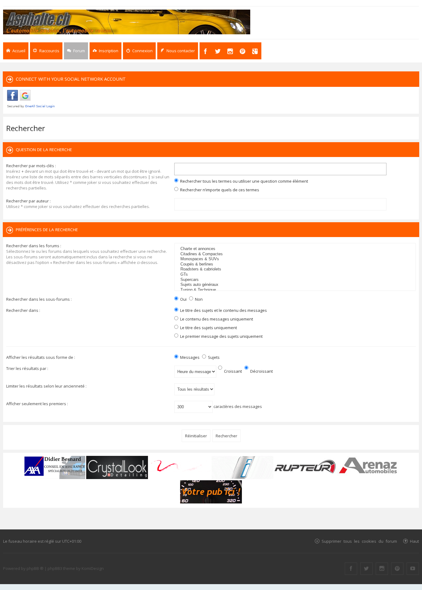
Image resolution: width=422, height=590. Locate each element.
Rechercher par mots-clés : (31, 165)
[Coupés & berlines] (296, 264)
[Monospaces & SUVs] (296, 259)
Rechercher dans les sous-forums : (39, 299)
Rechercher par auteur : (28, 201)
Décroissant (261, 371)
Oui (183, 299)
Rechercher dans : (23, 310)
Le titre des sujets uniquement (208, 327)
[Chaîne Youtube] (413, 568)
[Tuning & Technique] (296, 290)
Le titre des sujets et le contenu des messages (223, 310)
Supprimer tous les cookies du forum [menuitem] (359, 541)
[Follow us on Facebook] (351, 568)
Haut (414, 541)
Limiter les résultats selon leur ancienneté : (46, 386)
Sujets (213, 357)
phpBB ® (35, 568)
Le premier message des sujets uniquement (221, 336)
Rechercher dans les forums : (33, 245)
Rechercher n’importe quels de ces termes (219, 190)
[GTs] (296, 274)
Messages (189, 357)
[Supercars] (296, 279)
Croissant (232, 371)
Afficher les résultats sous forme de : (40, 357)
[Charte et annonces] (296, 249)
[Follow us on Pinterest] (397, 568)
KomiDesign (93, 568)
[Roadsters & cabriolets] (296, 269)
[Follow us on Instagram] (382, 568)
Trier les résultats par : (27, 368)
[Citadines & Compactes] (296, 254)
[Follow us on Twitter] (366, 568)
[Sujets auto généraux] (296, 284)
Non (198, 299)
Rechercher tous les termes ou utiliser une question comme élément (243, 181)
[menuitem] (105, 50)
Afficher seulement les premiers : (37, 403)
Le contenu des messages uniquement (216, 319)
